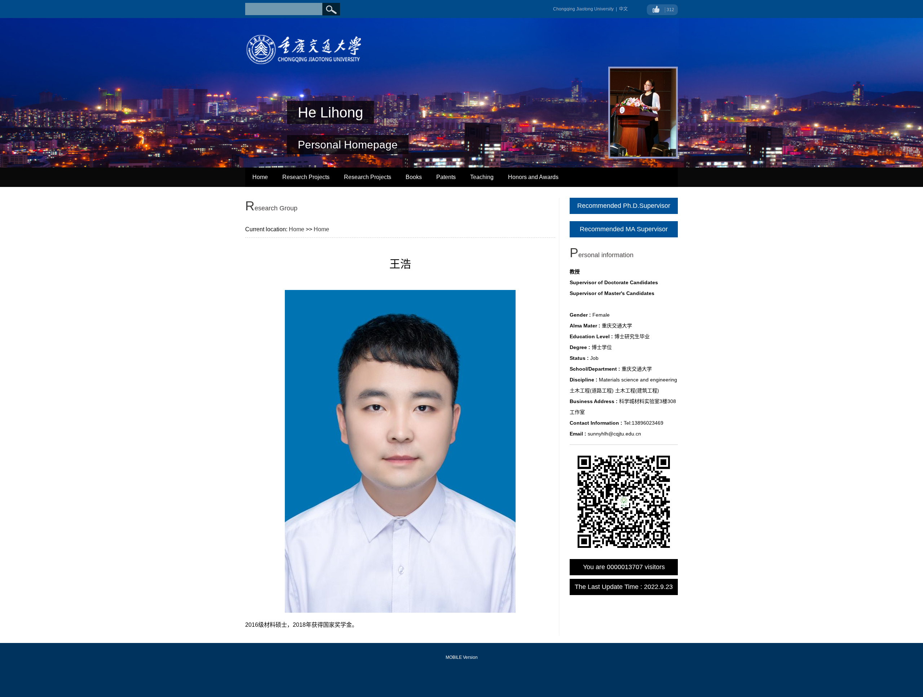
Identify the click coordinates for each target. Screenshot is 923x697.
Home (260, 177)
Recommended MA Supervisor (624, 229)
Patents (446, 177)
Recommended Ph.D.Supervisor (623, 205)
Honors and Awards (533, 177)
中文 (623, 9)
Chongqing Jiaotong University (583, 9)
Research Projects (306, 177)
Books (414, 177)
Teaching (482, 177)
